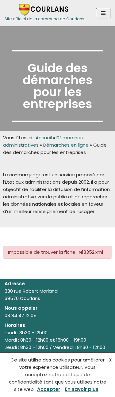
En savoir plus (81, 389)
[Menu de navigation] (103, 13)
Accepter (48, 389)
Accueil (44, 137)
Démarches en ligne (66, 145)
